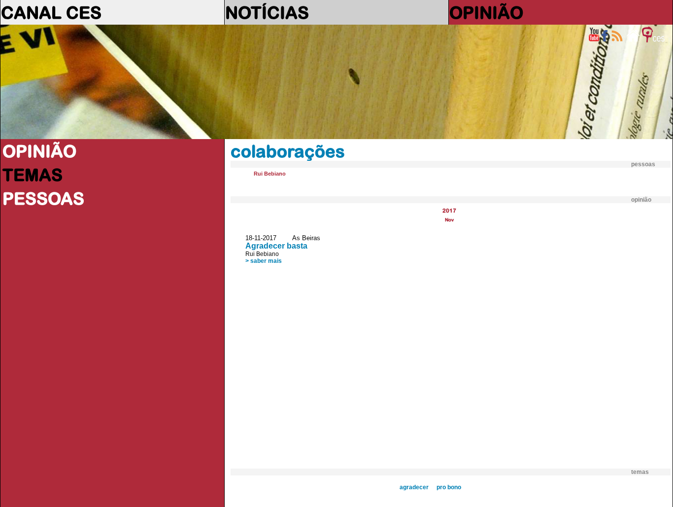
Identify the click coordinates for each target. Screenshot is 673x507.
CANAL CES (51, 12)
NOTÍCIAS (267, 12)
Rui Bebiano (270, 174)
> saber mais (263, 260)
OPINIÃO (486, 12)
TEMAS (32, 174)
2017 (449, 210)
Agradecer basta (276, 246)
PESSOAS (43, 198)
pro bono (449, 487)
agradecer (414, 487)
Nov (449, 219)
